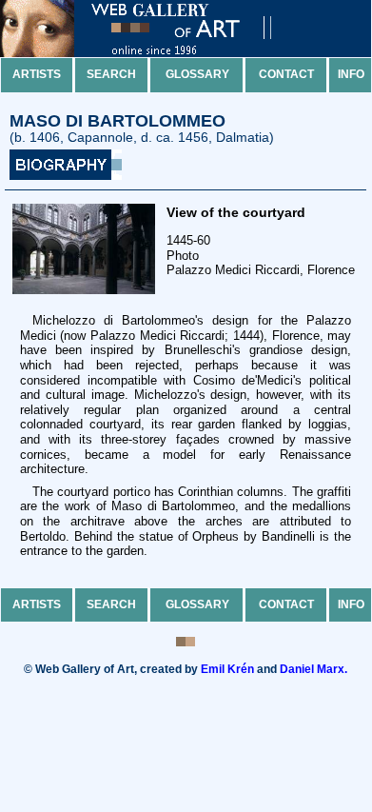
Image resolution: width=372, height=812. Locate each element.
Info (351, 74)
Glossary (197, 74)
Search (111, 74)
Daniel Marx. (313, 669)
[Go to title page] (152, 53)
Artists (36, 74)
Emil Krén (227, 669)
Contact (286, 74)
